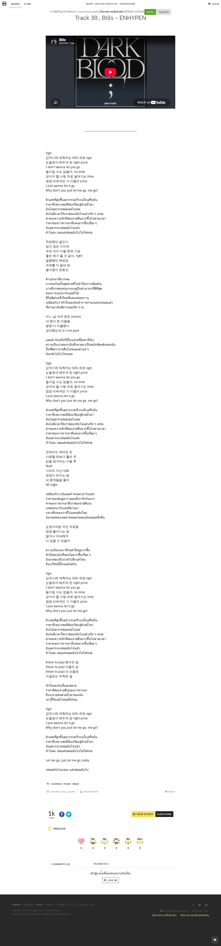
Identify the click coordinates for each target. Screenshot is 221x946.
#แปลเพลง (56, 784)
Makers (15, 4)
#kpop (75, 784)
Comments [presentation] (60, 864)
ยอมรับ (150, 11)
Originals (28, 904)
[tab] (60, 863)
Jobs (92, 904)
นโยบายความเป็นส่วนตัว (111, 11)
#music (67, 784)
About (71, 904)
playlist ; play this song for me (102, 3)
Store (27, 4)
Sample (50, 904)
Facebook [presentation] (101, 864)
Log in (112, 880)
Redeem (60, 904)
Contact (82, 904)
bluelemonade (127, 3)
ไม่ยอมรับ (164, 11)
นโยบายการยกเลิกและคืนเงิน (194, 915)
